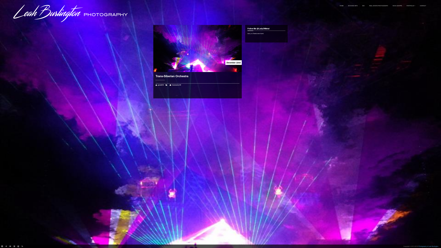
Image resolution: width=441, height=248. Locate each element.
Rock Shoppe (397, 6)
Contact (423, 6)
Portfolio (410, 6)
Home (341, 6)
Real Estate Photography (378, 6)
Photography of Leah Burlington (428, 246)
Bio (363, 6)
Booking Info (353, 6)
